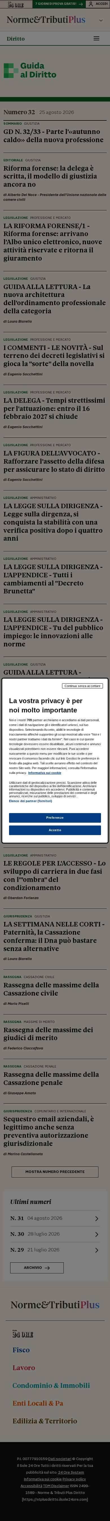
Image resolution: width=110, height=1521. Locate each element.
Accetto (55, 830)
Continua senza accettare (83, 685)
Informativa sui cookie (44, 772)
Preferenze (55, 817)
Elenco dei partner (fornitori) (30, 801)
